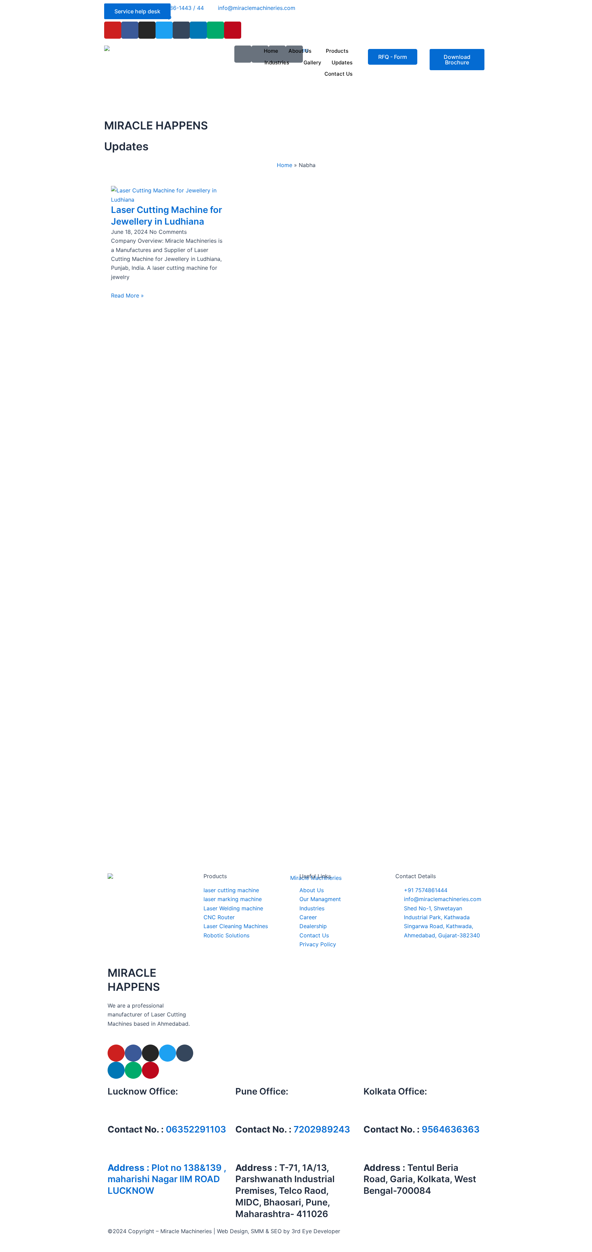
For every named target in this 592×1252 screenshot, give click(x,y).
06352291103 (196, 1129)
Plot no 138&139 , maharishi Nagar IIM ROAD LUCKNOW (167, 1179)
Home (271, 51)
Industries (276, 62)
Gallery (312, 62)
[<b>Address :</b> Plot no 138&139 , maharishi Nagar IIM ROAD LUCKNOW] (116, 1150)
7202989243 (322, 1129)
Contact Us (338, 74)
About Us (299, 51)
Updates (342, 62)
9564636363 (451, 1129)
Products (337, 51)
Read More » (127, 295)
